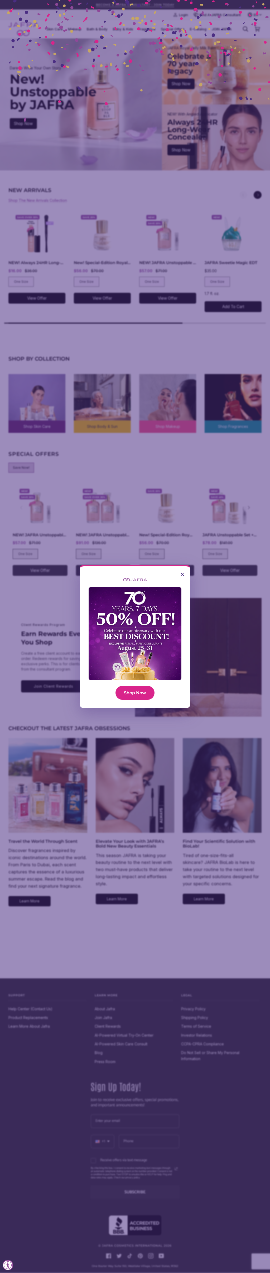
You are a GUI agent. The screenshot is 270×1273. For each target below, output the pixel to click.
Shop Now (135, 692)
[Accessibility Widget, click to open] (8, 1265)
